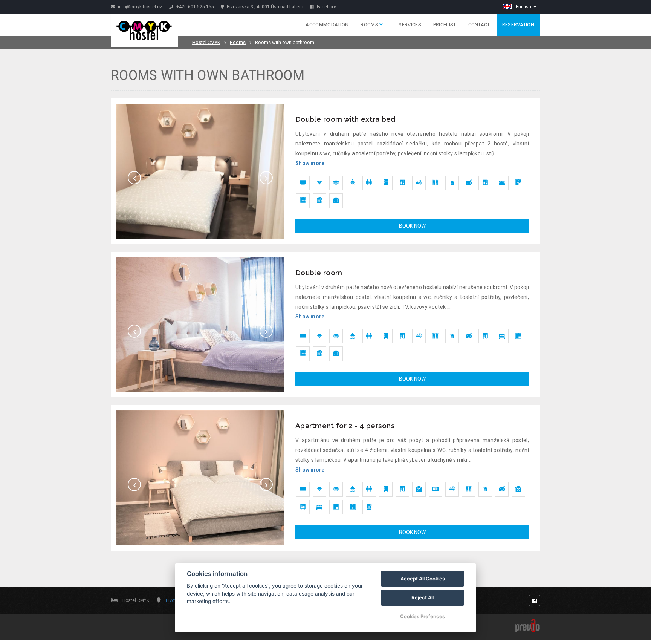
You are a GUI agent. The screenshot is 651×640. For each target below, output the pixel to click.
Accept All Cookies (422, 579)
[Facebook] (534, 600)
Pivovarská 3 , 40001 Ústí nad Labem (264, 6)
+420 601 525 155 (194, 6)
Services (410, 25)
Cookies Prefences (422, 616)
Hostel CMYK (206, 42)
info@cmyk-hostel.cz (139, 6)
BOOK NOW (412, 226)
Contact (479, 25)
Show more (310, 163)
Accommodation (327, 25)
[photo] (200, 171)
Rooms (370, 25)
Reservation (518, 25)
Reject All (422, 597)
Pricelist (444, 25)
